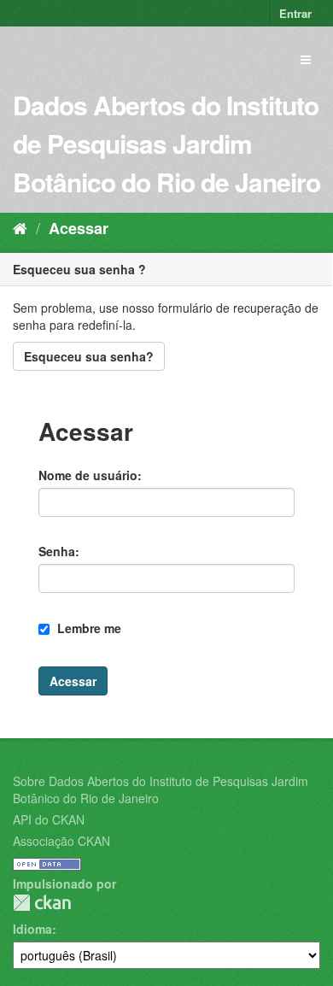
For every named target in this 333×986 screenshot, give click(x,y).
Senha (56, 551)
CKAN (42, 903)
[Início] (20, 227)
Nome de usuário (87, 475)
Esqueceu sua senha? (89, 356)
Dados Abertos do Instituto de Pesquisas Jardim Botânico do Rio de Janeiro (166, 143)
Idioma (32, 928)
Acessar (78, 228)
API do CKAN (49, 819)
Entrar (295, 13)
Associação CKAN (61, 840)
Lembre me (87, 628)
